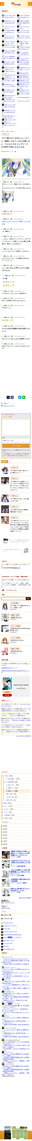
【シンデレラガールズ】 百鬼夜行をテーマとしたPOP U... (23, 32)
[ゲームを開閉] (3, 806)
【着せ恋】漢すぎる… (16, 651)
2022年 (5, 838)
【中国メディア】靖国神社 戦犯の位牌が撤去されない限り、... (8, 52)
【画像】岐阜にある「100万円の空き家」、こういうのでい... (23, 69)
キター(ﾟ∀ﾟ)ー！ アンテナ (12, 937)
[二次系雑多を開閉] (3, 815)
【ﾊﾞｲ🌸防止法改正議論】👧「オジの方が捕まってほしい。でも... (8, 32)
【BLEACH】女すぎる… (17, 640)
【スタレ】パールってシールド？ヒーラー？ (15, 959)
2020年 (5, 844)
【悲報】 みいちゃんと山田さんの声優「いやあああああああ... (8, 106)
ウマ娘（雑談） (10, 779)
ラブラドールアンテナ (10, 931)
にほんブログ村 (5, 908)
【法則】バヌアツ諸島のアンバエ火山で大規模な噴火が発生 (23, 63)
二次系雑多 (7, 815)
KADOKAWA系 (21, 866)
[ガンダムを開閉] (3, 809)
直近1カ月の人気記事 (25, 898)
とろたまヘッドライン (10, 925)
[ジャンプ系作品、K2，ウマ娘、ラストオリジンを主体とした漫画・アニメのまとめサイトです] (16, 4)
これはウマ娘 (10, 797)
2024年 (5, 832)
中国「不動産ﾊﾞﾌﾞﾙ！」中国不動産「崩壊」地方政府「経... (8, 91)
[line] (23, 397)
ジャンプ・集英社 (22, 883)
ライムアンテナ (8, 922)
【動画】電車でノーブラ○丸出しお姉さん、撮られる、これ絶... (23, 86)
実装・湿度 (9, 794)
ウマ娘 (4, 405)
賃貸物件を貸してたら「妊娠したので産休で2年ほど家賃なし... (8, 22)
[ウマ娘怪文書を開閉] (5, 782)
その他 (6, 818)
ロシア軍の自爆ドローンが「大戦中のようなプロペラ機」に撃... (8, 101)
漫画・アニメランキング (8, 902)
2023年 (5, 835)
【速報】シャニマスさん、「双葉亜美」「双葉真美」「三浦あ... (22, 43)
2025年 (5, 829)
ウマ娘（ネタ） (10, 785)
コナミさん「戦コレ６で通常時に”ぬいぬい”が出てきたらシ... (8, 17)
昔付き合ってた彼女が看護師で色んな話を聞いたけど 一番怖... (23, 17)
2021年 (5, 841)
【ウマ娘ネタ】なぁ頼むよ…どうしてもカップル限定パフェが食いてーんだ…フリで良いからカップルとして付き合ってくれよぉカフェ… (19, 486)
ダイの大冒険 (20, 875)
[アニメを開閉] (3, 812)
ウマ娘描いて (10, 788)
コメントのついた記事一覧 (23, 736)
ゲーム (6, 806)
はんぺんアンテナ (8, 940)
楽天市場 (7, 695)
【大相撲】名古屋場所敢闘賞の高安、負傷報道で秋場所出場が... (23, 22)
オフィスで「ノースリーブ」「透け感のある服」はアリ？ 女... (8, 37)
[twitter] (8, 397)
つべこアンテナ (8, 943)
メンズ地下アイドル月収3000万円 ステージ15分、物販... (23, 37)
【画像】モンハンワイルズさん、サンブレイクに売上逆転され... (8, 47)
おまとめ (6, 946)
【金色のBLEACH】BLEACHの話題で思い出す (13, 671)
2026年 (5, 826)
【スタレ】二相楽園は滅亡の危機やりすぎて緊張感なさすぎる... (8, 58)
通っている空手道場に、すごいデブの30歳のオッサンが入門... (23, 54)
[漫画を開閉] (3, 803)
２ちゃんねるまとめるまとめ (12, 934)
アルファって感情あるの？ (17, 715)
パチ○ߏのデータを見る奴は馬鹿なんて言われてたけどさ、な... (23, 48)
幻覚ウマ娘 (9, 800)
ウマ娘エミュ (6, 403)
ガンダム (6, 809)
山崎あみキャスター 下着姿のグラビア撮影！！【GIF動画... (8, 80)
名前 (3, 437)
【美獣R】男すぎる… (16, 617)
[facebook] (12, 397)
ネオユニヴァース (10, 405)
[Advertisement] (16, 370)
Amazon (7, 692)
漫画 (5, 803)
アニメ (6, 812)
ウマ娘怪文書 (10, 782)
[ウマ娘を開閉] (3, 776)
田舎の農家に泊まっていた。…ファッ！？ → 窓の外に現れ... (8, 86)
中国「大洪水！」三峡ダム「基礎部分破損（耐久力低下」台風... (8, 63)
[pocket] (16, 397)
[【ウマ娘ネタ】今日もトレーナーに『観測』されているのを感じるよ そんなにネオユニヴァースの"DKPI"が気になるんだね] (19, 397)
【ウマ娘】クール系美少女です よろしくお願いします (13, 664)
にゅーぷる (6, 928)
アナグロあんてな (8, 949)
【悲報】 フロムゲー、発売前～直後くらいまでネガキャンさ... (8, 125)
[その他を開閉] (3, 818)
